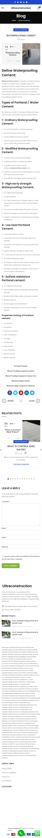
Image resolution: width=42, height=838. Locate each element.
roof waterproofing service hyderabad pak (25, 698)
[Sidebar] (3, 254)
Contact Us (6, 777)
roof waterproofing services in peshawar (23, 721)
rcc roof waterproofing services (13, 677)
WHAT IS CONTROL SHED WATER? (21, 448)
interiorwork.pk (28, 830)
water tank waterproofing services (14, 735)
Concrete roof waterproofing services (15, 663)
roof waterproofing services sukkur (26, 728)
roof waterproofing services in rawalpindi (16, 723)
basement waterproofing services (14, 647)
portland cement (21, 366)
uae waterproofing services (28, 732)
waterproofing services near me (13, 755)
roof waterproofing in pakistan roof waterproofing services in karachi (21, 693)
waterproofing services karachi (18, 753)
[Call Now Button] (21, 833)
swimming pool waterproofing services (16, 730)
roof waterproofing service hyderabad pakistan (19, 700)
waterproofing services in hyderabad (15, 748)
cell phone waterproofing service (20, 659)
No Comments (27, 626)
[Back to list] (21, 401)
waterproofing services (26, 744)
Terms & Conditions (9, 772)
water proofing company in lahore (20, 371)
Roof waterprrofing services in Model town (25, 622)
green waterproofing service (17, 668)
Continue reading (21, 464)
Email (4, 537)
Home (14, 20)
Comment (6, 501)
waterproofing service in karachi (13, 742)
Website (5, 547)
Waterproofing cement (10, 81)
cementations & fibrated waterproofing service (19, 661)
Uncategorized (24, 20)
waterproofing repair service (24, 739)
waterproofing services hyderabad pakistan (17, 746)
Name (4, 528)
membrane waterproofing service (27, 675)
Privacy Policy (7, 768)
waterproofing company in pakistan (21, 386)
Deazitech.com (17, 830)
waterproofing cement (18, 168)
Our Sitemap (6, 781)
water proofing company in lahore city (20, 376)
